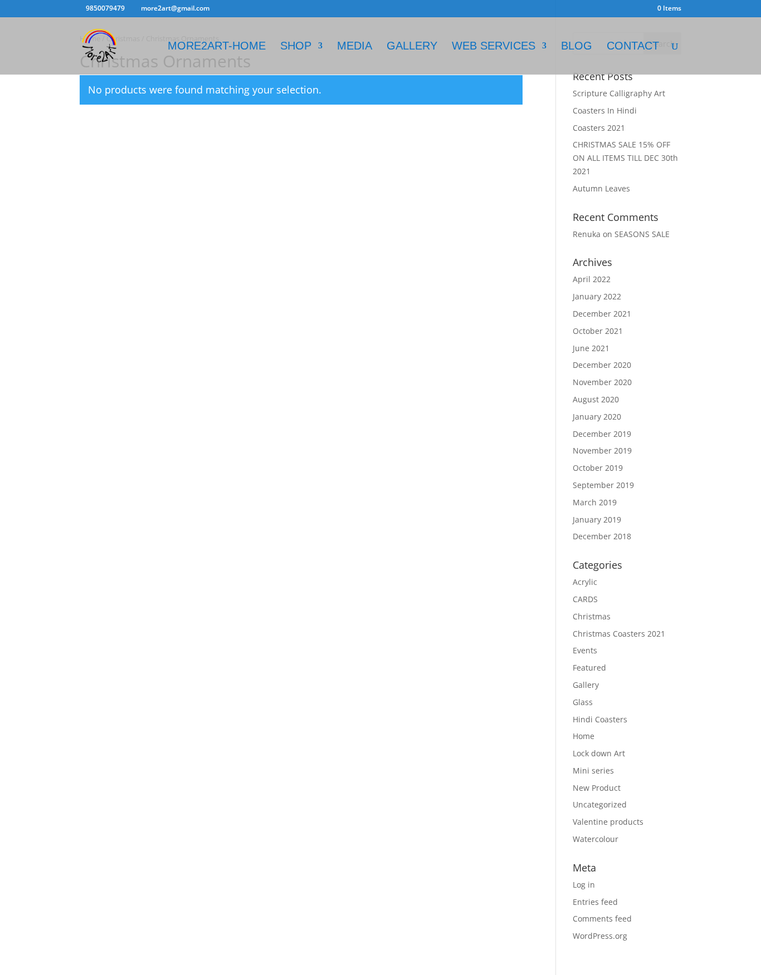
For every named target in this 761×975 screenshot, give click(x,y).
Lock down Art (599, 753)
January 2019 (597, 519)
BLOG (576, 47)
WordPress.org (600, 935)
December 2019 (602, 434)
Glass (583, 702)
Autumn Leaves (601, 188)
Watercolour (595, 839)
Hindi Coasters (600, 719)
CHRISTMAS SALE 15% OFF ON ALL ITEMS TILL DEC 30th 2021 (625, 157)
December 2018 (602, 536)
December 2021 (602, 313)
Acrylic (585, 582)
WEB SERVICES (493, 47)
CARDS (585, 599)
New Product (597, 787)
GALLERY (412, 47)
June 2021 (591, 348)
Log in (584, 884)
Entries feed (595, 902)
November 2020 (602, 382)
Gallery (586, 684)
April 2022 (592, 279)
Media (354, 47)
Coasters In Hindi (605, 110)
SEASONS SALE (642, 234)
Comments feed (602, 918)
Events (585, 650)
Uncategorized (600, 804)
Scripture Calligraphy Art (619, 93)
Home (583, 736)
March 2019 (595, 502)
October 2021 (598, 331)
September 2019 (603, 485)
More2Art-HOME (217, 47)
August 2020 (596, 399)
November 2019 (602, 450)
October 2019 (598, 467)
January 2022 (597, 296)
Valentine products (608, 821)
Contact (633, 47)
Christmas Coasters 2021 (619, 633)
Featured (589, 667)
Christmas (592, 616)
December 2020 (602, 365)
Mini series (593, 770)
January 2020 (597, 416)
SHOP (295, 47)
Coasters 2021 (599, 127)
